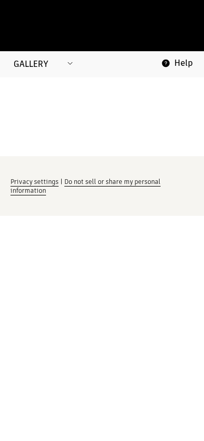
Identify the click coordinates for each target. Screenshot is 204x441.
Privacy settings (34, 181)
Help (183, 63)
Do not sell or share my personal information (85, 186)
